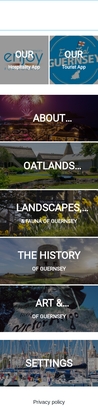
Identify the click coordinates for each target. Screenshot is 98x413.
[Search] (90, 7)
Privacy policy (49, 402)
